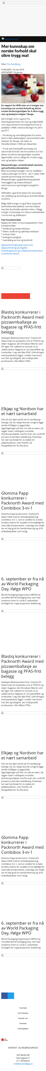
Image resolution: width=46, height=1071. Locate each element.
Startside (23, 1008)
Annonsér (23, 1023)
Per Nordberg (13, 64)
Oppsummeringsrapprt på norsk (17, 245)
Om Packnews (23, 1013)
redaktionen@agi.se (23, 1063)
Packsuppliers (23, 1029)
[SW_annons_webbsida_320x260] (23, 3)
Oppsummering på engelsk (14, 247)
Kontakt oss (23, 1018)
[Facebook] (4, 996)
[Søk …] (43, 39)
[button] (38, 39)
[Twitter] (11, 996)
